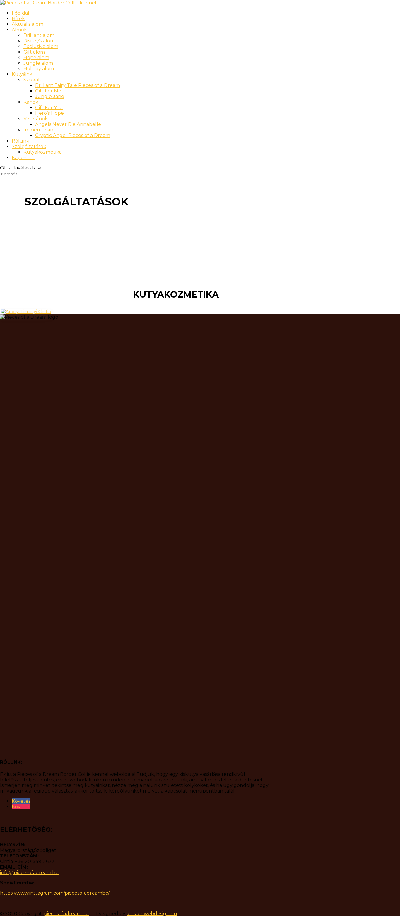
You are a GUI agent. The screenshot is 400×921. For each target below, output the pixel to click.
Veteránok (35, 118)
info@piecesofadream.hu (29, 872)
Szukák (32, 80)
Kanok (30, 102)
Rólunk (20, 141)
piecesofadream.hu (66, 913)
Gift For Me (48, 91)
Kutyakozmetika (42, 152)
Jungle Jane (49, 96)
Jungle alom (38, 63)
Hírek (18, 18)
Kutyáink (22, 74)
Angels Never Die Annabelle (68, 124)
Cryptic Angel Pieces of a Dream (72, 135)
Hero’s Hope (49, 113)
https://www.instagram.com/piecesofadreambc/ (55, 893)
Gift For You (49, 107)
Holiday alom (38, 68)
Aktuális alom (27, 24)
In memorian (38, 130)
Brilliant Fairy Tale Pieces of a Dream (77, 85)
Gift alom (34, 52)
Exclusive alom (40, 46)
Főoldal (20, 13)
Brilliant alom (38, 35)
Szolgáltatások (29, 146)
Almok (19, 29)
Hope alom (36, 57)
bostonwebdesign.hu (152, 913)
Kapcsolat (23, 157)
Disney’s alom (39, 41)
